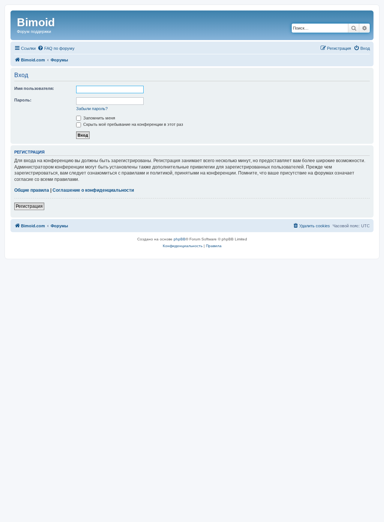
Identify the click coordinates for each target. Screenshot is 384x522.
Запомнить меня (98, 118)
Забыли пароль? (92, 108)
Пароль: (23, 100)
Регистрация (29, 206)
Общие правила (31, 190)
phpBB (180, 239)
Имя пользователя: (34, 88)
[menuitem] (56, 48)
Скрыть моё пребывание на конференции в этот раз (132, 124)
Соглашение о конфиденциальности (93, 190)
